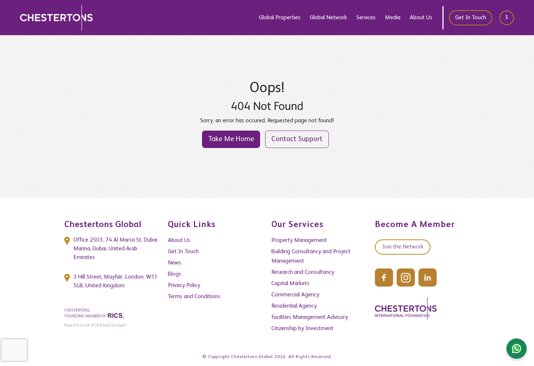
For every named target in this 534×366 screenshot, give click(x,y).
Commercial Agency (295, 295)
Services (366, 18)
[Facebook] (384, 277)
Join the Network (402, 247)
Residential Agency (294, 306)
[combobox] (509, 17)
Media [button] (392, 18)
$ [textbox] (506, 17)
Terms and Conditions (194, 297)
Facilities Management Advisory (309, 317)
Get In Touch (470, 18)
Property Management (299, 240)
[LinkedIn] (427, 277)
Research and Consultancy (302, 272)
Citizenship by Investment (302, 329)
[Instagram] (406, 277)
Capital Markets (290, 284)
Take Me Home (231, 139)
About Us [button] (421, 18)
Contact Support (297, 139)
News (174, 263)
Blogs (174, 274)
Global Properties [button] (279, 18)
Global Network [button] (328, 18)
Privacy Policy (184, 285)
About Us (179, 240)
